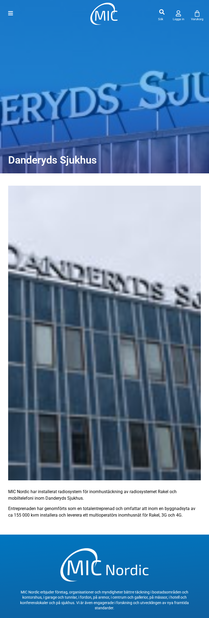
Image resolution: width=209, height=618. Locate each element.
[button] (161, 12)
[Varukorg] (197, 13)
